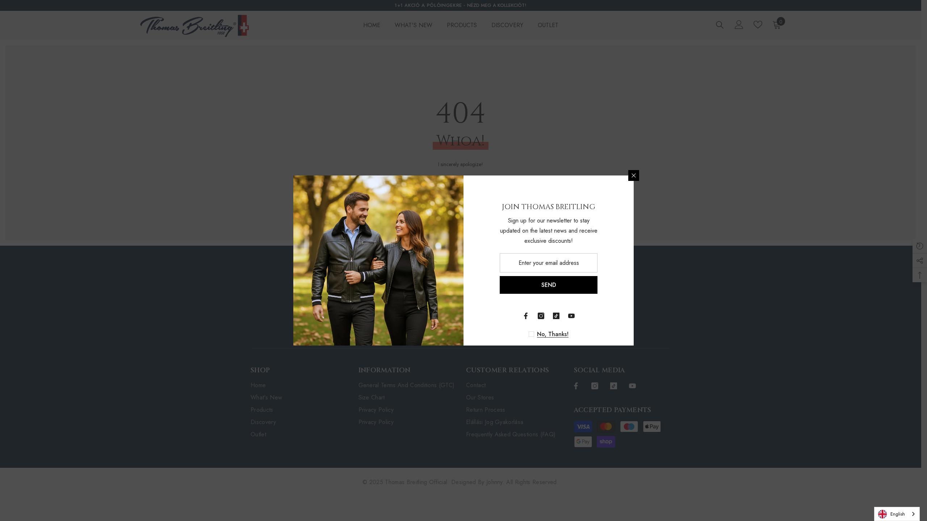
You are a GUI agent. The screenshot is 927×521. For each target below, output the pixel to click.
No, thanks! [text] (553, 334)
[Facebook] (525, 315)
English (897, 514)
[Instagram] (541, 315)
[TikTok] (556, 315)
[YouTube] (571, 315)
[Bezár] (633, 175)
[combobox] (897, 514)
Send (548, 285)
